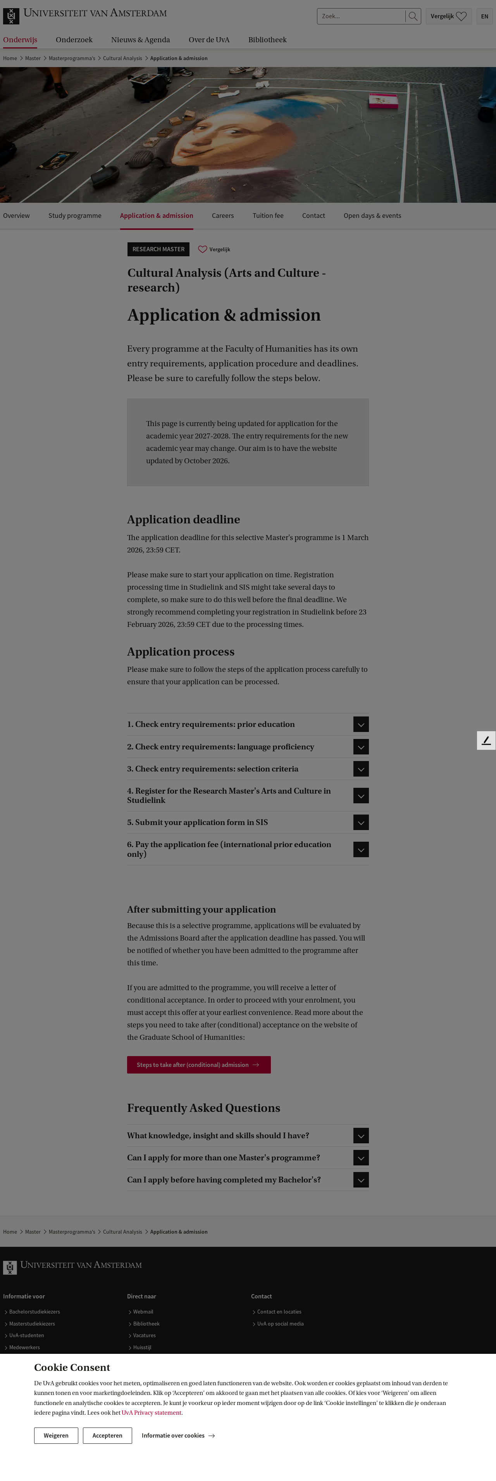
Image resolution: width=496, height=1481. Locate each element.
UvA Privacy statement (151, 1412)
